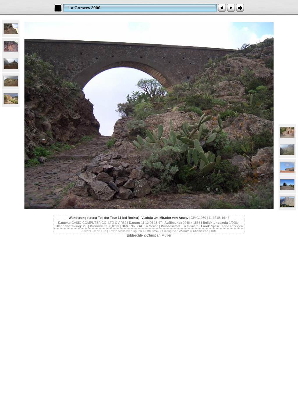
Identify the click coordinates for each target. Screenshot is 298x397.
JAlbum (184, 231)
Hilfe (214, 231)
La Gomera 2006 (84, 8)
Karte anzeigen (232, 226)
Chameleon (200, 231)
